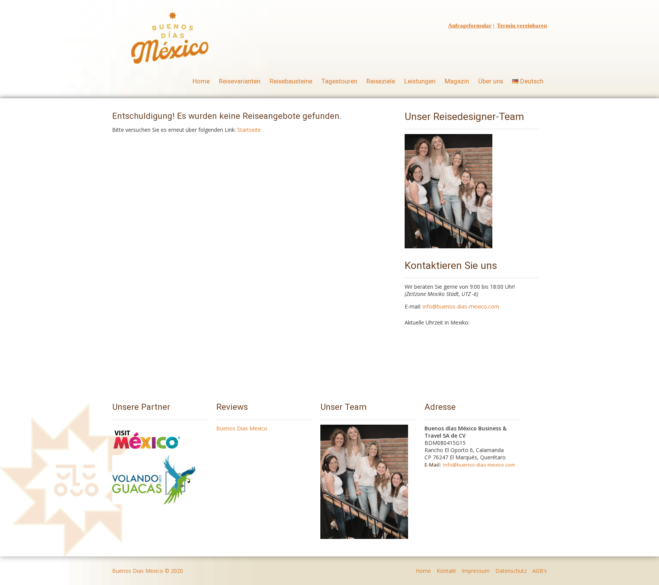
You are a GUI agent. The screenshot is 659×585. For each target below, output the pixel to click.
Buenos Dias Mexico (241, 428)
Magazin (457, 81)
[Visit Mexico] (147, 451)
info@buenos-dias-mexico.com (461, 306)
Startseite (249, 129)
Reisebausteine (291, 81)
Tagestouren (339, 81)
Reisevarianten (239, 81)
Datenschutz (511, 570)
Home (201, 81)
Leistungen (420, 81)
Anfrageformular (470, 25)
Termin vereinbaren (522, 25)
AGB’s (539, 570)
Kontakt (446, 570)
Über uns (490, 81)
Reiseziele (380, 81)
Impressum (476, 570)
